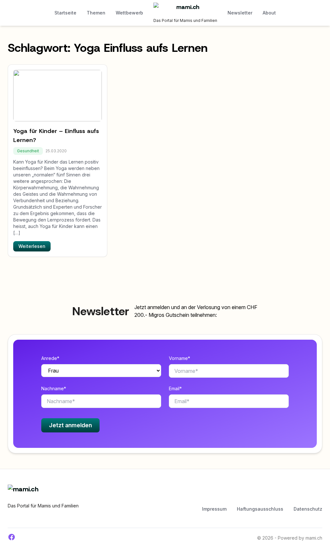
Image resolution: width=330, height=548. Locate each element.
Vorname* (179, 358)
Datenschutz (308, 509)
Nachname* (53, 388)
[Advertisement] (190, 494)
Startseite (65, 12)
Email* (175, 388)
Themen (96, 12)
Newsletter (240, 12)
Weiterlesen (31, 246)
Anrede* (50, 358)
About (269, 12)
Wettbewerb (129, 12)
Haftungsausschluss (260, 509)
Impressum (214, 509)
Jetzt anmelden (70, 425)
